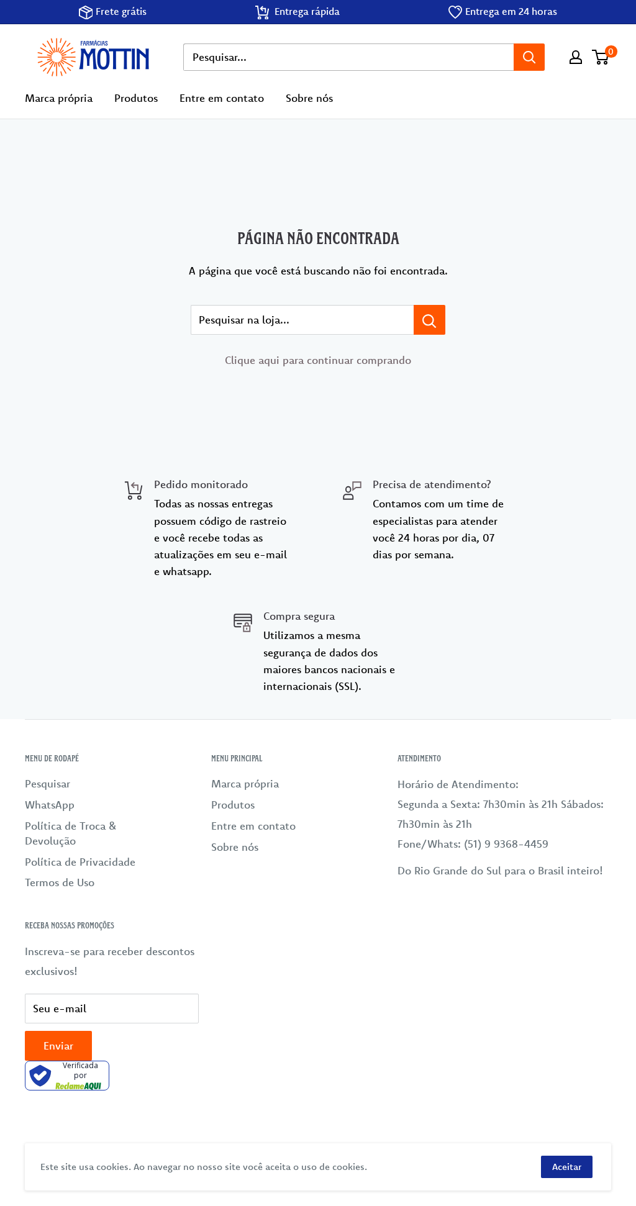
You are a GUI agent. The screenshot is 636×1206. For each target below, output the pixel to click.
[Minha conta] (576, 57)
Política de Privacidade (80, 861)
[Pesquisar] (529, 57)
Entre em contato (221, 97)
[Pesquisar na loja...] (429, 320)
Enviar (58, 1045)
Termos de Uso (59, 882)
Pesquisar (47, 783)
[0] (601, 57)
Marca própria (59, 97)
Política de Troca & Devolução (70, 833)
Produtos (136, 97)
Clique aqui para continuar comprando (318, 359)
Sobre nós (309, 97)
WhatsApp (50, 804)
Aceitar (566, 1166)
